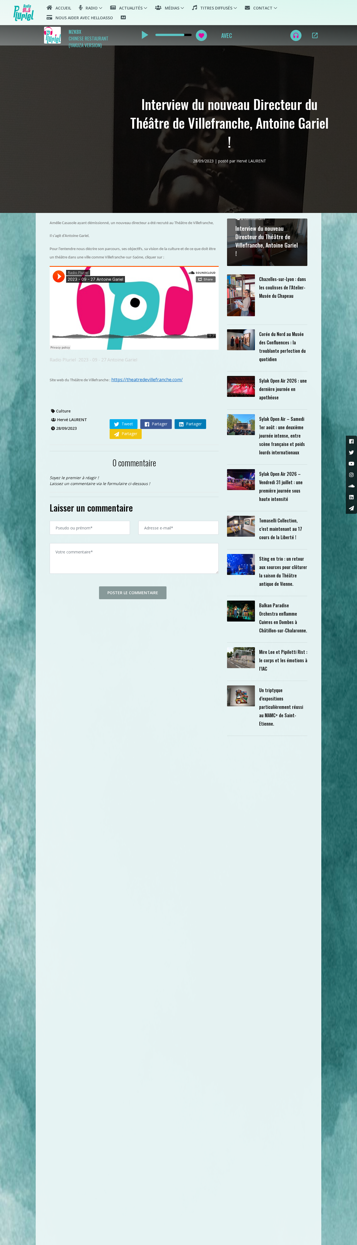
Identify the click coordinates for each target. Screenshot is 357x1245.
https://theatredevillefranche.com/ (147, 379)
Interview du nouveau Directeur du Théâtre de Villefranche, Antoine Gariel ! (266, 241)
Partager (159, 423)
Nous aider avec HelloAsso (82, 17)
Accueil (61, 8)
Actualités (129, 8)
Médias (170, 8)
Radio (90, 8)
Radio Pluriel (63, 360)
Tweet (126, 423)
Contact (261, 8)
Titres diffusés (214, 8)
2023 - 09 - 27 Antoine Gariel (107, 360)
